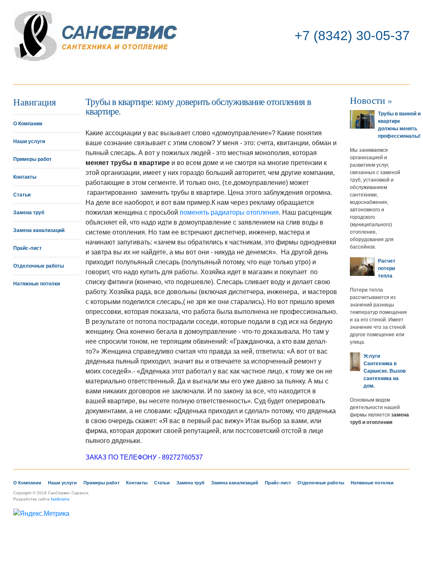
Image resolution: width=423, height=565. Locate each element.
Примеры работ (32, 159)
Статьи (22, 195)
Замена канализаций (38, 230)
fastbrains (60, 499)
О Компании (27, 124)
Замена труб (28, 212)
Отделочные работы (38, 266)
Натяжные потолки (36, 284)
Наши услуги (29, 141)
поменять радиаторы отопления (229, 212)
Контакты (24, 177)
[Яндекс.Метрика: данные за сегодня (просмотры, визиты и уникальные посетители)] (41, 514)
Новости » (371, 100)
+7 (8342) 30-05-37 (352, 35)
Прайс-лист (27, 248)
